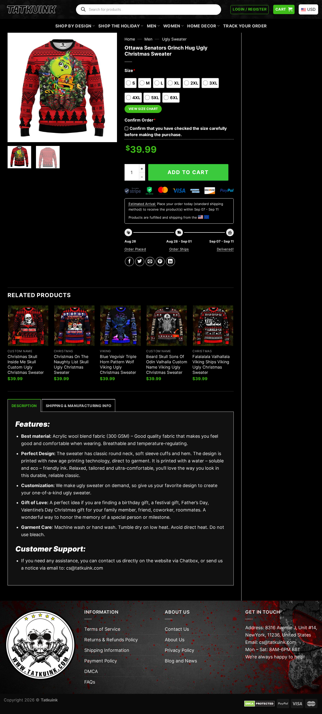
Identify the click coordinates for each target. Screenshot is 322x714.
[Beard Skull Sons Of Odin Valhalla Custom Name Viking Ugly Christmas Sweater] (167, 325)
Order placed (135, 249)
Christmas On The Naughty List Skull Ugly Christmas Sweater (71, 364)
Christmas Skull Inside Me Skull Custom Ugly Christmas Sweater (26, 364)
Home (130, 39)
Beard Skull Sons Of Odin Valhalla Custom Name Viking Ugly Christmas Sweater (166, 364)
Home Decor (201, 25)
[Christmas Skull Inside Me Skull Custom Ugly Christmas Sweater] (28, 325)
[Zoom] (14, 135)
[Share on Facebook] (129, 261)
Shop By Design (73, 25)
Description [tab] (24, 406)
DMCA (91, 671)
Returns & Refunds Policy (111, 639)
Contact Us (177, 629)
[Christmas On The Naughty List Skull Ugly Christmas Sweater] (74, 325)
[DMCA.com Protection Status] (259, 703)
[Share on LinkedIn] (170, 261)
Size (130, 70)
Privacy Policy (179, 650)
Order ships (179, 249)
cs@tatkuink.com (84, 568)
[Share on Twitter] (139, 261)
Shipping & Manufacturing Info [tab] (78, 406)
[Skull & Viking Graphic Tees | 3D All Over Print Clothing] (32, 9)
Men (151, 25)
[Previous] (16, 87)
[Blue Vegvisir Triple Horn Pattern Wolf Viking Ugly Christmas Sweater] (120, 325)
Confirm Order (140, 120)
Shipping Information (106, 650)
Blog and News (181, 660)
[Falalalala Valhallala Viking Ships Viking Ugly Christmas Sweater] (213, 325)
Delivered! (225, 249)
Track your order (245, 25)
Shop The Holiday (119, 25)
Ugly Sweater (174, 39)
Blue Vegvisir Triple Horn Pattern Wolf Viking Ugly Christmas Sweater (118, 364)
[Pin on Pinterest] (160, 261)
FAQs (89, 682)
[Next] (108, 87)
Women (171, 25)
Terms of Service (102, 629)
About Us (174, 639)
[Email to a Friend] (150, 261)
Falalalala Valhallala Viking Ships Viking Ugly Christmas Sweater (211, 364)
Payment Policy (100, 660)
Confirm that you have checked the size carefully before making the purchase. (176, 131)
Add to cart (188, 172)
